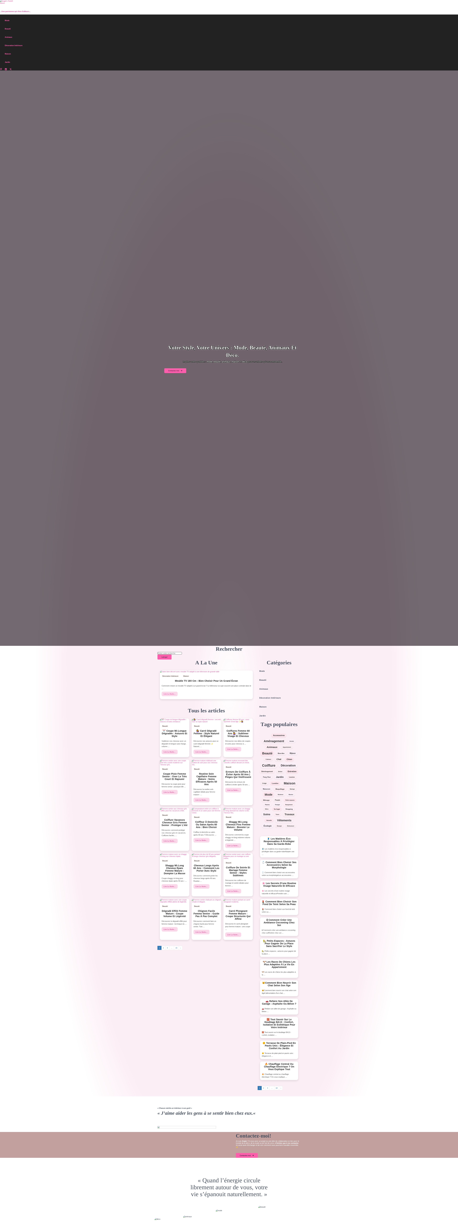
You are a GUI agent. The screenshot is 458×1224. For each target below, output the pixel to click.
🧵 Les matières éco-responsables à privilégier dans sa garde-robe (279, 841)
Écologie (268, 826)
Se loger (277, 809)
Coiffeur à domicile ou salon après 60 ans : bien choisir (206, 825)
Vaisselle (269, 820)
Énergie (279, 826)
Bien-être (281, 753)
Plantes (267, 804)
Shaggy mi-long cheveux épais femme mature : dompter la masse (174, 869)
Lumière (275, 783)
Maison (8, 54)
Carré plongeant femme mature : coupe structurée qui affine (238, 915)
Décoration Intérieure (13, 45)
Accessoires (279, 735)
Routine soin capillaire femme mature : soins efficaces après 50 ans (206, 779)
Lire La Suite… (169, 694)
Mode (7, 20)
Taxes (277, 814)
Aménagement (274, 741)
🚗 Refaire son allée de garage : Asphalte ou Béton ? (279, 1002)
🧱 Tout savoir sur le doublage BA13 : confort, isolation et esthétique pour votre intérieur (279, 1023)
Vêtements (284, 820)
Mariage (292, 789)
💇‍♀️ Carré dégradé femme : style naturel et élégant (206, 733)
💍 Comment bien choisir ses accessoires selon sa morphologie (279, 865)
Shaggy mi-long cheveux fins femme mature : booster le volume (238, 826)
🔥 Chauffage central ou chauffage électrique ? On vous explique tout (279, 1067)
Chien (289, 759)
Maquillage (280, 789)
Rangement (289, 804)
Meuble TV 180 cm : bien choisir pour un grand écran (206, 681)
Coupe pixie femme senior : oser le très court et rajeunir (174, 776)
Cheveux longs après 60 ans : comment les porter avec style (206, 868)
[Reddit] (6, 70)
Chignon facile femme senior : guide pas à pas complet (206, 914)
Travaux (289, 814)
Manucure (266, 789)
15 (176, 948)
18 (277, 1088)
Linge (264, 783)
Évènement (290, 826)
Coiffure (268, 765)
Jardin (7, 62)
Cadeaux (268, 759)
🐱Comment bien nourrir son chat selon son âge (279, 984)
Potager (277, 804)
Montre (291, 794)
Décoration (288, 765)
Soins (266, 814)
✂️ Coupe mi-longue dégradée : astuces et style (174, 733)
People (277, 800)
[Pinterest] (1, 70)
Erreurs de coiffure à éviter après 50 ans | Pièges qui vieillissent (238, 774)
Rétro (266, 809)
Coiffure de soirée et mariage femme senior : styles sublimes (238, 871)
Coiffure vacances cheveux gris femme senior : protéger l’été (174, 823)
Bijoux (293, 753)
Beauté (8, 29)
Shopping (289, 809)
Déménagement (267, 771)
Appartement (287, 747)
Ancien (291, 741)
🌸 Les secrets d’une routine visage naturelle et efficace (279, 884)
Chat (278, 759)
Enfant (280, 771)
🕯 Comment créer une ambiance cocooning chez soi (279, 923)
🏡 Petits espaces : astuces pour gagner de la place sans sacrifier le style (279, 944)
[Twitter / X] (11, 70)
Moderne (280, 794)
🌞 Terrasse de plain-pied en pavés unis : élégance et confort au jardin (279, 1046)
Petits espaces (289, 800)
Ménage (266, 800)
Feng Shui (267, 777)
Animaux (8, 37)
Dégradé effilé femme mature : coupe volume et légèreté (174, 914)
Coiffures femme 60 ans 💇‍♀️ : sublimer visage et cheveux (238, 733)
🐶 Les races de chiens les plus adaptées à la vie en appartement (279, 964)
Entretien (292, 771)
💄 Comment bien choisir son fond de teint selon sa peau (279, 903)
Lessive (292, 777)
